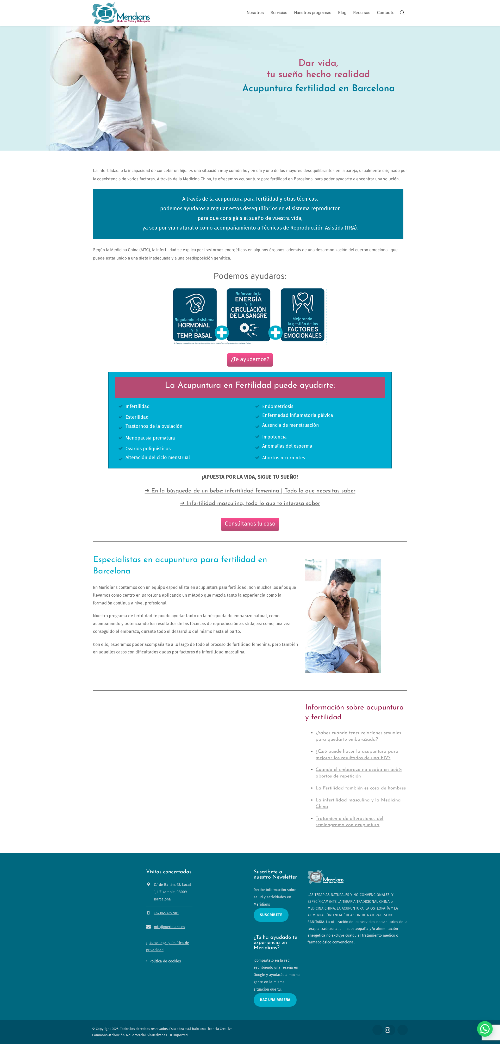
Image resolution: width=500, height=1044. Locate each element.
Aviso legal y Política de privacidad (167, 947)
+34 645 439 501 (166, 913)
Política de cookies (165, 961)
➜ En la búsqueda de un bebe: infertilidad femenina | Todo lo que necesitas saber (250, 491)
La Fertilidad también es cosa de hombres (361, 788)
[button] (485, 1029)
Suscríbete (271, 915)
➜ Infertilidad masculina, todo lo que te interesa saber (250, 503)
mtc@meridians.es (169, 927)
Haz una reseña (275, 1000)
